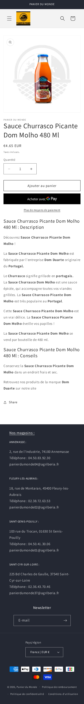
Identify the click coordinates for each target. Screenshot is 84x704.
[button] (9, 18)
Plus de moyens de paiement (42, 210)
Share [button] (13, 402)
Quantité (9, 160)
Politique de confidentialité (27, 694)
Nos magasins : (22, 432)
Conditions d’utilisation (63, 694)
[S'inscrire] (65, 620)
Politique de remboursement (59, 687)
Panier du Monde (27, 686)
